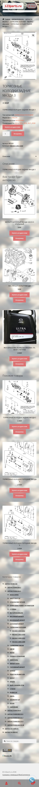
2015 (21, 123)
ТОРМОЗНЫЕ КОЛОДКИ (18, 21)
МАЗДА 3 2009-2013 (18, 638)
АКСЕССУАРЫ (14, 595)
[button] (33, 35)
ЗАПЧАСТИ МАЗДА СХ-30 (15, 725)
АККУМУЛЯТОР (15, 700)
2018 (33, 123)
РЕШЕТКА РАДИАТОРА (17, 674)
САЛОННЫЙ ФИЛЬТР (17, 624)
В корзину (18, 134)
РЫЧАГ (12, 653)
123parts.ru (13, 6)
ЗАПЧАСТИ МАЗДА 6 (14, 710)
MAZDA (14, 118)
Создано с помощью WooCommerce (16, 775)
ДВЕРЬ (12, 696)
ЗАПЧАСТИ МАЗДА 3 (14, 591)
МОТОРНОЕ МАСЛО (16, 613)
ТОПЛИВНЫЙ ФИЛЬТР (17, 667)
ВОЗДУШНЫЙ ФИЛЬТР (17, 620)
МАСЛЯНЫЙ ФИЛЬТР (17, 616)
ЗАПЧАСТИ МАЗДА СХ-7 (15, 718)
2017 (29, 123)
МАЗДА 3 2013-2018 (16, 146)
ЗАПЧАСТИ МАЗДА (18, 19)
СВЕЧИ (12, 649)
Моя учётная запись (6, 783)
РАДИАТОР (13, 692)
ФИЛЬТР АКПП (15, 663)
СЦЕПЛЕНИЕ (14, 707)
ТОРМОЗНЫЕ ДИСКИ (17, 645)
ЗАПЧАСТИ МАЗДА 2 (14, 587)
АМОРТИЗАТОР (15, 598)
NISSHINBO (20, 120)
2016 (25, 123)
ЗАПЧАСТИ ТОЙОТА (11, 729)
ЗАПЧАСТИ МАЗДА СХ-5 (15, 714)
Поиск (19, 783)
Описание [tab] (6, 156)
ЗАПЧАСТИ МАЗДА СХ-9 (15, 721)
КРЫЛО (12, 682)
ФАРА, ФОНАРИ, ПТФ (17, 685)
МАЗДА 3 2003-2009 (18, 642)
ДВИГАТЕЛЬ (14, 660)
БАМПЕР (12, 671)
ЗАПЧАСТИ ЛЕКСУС (11, 732)
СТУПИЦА (13, 609)
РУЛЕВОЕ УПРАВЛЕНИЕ (17, 656)
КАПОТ (12, 678)
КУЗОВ (12, 703)
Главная (7, 19)
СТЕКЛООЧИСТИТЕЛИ (17, 602)
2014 (16, 123)
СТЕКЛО (12, 689)
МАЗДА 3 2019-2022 (18, 631)
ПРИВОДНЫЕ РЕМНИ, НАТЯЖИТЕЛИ (22, 605)
